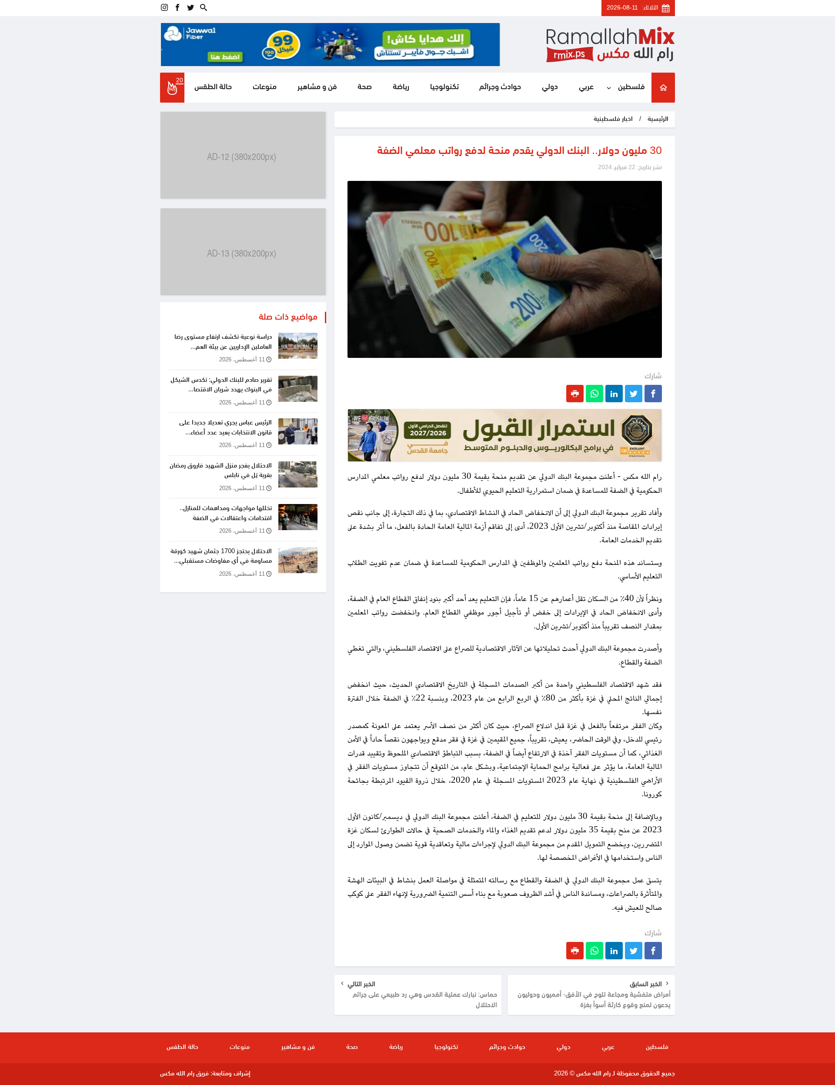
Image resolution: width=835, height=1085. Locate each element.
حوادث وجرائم (500, 87)
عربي (586, 87)
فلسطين (631, 87)
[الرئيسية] (663, 88)
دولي (550, 87)
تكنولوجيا (444, 87)
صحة (364, 87)
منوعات (265, 87)
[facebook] (177, 8)
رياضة (401, 87)
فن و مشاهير (317, 87)
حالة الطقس (213, 87)
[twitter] (190, 8)
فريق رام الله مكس (184, 1074)
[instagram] (164, 8)
